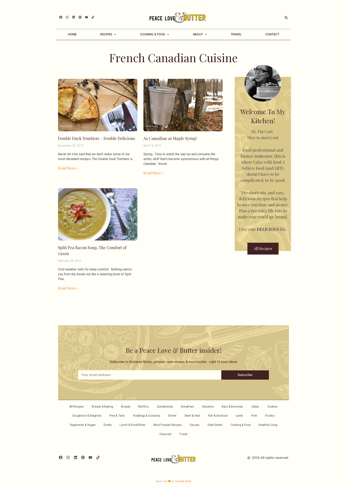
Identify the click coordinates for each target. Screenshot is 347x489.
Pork (254, 415)
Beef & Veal (192, 415)
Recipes (106, 34)
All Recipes (76, 406)
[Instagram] (67, 17)
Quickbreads (165, 406)
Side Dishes (214, 424)
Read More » (68, 168)
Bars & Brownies (232, 406)
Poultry (269, 415)
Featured (165, 434)
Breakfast (187, 406)
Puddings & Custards (146, 415)
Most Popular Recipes (167, 424)
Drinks (108, 424)
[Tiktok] (93, 17)
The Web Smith (183, 481)
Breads (125, 406)
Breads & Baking (102, 406)
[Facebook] (60, 17)
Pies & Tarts (117, 415)
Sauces (194, 424)
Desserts (208, 406)
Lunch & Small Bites (132, 424)
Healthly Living (268, 424)
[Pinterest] (80, 17)
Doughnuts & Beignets (86, 415)
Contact (272, 34)
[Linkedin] (73, 17)
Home (72, 34)
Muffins (143, 406)
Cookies (272, 406)
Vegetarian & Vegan (83, 424)
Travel (236, 34)
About (198, 34)
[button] (286, 18)
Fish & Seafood (218, 415)
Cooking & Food (152, 34)
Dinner (172, 415)
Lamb (239, 415)
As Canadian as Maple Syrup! (170, 138)
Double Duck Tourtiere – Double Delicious (96, 138)
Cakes (255, 406)
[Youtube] (86, 17)
